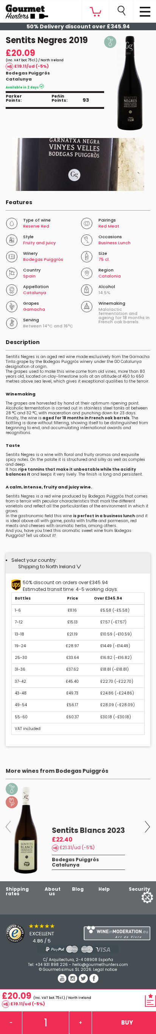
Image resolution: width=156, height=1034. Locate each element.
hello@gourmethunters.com (100, 964)
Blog (78, 889)
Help (104, 889)
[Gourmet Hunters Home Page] (24, 9)
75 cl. (104, 259)
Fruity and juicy (39, 243)
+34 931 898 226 (51, 964)
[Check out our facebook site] (93, 981)
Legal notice (105, 969)
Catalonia (109, 276)
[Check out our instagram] (73, 981)
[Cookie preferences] (138, 897)
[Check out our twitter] (84, 981)
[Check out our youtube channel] (63, 981)
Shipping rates (17, 891)
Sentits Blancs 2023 (88, 830)
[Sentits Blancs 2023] (26, 830)
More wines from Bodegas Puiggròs (57, 771)
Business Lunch (114, 243)
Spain (29, 276)
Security (139, 889)
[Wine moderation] (117, 933)
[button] (49, 566)
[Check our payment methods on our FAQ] (78, 949)
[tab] (78, 563)
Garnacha (34, 309)
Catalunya (19, 79)
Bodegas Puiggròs (28, 73)
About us (53, 891)
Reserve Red (36, 226)
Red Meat (108, 226)
